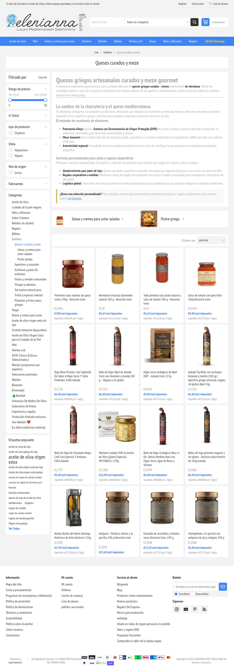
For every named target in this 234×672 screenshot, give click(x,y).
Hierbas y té (18, 350)
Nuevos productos (127, 601)
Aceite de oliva (20, 202)
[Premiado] (18, 390)
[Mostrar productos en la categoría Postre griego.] (149, 219)
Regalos (16, 228)
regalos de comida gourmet (21, 518)
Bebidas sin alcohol (23, 223)
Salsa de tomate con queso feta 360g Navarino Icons (205, 297)
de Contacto (75, 198)
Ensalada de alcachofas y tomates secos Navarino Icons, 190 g (162, 536)
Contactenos (13, 635)
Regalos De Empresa (128, 607)
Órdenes (66, 590)
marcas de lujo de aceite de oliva (25, 498)
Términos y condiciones (19, 612)
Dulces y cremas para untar (27, 315)
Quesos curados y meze (28, 244)
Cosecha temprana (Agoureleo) (29, 330)
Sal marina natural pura (28, 290)
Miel (14, 345)
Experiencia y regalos (24, 411)
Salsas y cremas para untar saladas (28, 252)
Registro (183, 3)
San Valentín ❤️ (21, 422)
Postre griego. (25, 259)
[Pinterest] (195, 609)
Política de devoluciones (19, 607)
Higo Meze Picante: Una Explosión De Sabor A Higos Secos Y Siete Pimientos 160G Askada (72, 376)
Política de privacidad (18, 601)
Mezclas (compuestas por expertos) (26, 367)
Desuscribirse (202, 594)
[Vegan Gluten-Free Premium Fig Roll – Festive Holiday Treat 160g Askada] (206, 426)
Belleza (16, 234)
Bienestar (17, 385)
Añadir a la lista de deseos (57, 284)
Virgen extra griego (18, 523)
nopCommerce (15, 662)
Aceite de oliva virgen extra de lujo (29, 322)
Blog (119, 590)
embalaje (122, 618)
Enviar (223, 587)
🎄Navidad (18, 395)
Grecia (18, 173)
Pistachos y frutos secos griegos (28, 302)
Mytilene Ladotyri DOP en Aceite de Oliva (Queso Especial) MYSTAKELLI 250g (116, 457)
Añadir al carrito (80, 285)
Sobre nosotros (14, 629)
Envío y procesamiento (18, 590)
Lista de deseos (70, 601)
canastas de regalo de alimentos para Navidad (25, 485)
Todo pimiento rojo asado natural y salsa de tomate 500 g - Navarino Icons (162, 299)
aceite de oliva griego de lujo (23, 452)
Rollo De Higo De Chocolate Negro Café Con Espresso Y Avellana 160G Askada (72, 457)
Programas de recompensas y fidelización (29, 595)
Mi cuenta (66, 584)
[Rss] (204, 609)
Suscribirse (184, 594)
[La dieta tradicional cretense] (28, 427)
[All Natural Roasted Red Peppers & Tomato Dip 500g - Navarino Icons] (162, 269)
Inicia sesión (198, 3)
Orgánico (20, 133)
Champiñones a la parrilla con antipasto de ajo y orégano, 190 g (206, 536)
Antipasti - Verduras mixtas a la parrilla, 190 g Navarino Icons (116, 536)
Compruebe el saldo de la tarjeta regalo (139, 641)
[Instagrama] (177, 609)
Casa (96, 52)
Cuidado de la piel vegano (26, 207)
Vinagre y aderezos (25, 284)
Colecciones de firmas (24, 406)
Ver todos (14, 528)
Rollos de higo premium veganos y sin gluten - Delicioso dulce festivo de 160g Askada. (206, 457)
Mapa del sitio (14, 584)
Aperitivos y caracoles (27, 264)
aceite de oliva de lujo (20, 446)
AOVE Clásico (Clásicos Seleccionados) (24, 357)
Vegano (19, 155)
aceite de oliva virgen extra (27, 459)
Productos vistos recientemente (134, 595)
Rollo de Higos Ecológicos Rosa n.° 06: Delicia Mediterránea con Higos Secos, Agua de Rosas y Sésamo (162, 459)
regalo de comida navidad (20, 513)
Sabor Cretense (20, 218)
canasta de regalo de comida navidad (25, 477)
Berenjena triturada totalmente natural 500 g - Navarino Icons (116, 297)
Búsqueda (194, 22)
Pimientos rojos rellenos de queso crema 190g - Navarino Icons (72, 297)
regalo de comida (17, 508)
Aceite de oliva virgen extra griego (26, 472)
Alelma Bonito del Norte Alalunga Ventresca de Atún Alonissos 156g (72, 536)
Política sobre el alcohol (19, 624)
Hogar (15, 310)
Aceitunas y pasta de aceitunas (26, 272)
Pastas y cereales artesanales (31, 279)
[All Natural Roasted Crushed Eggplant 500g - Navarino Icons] (117, 269)
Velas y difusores (21, 212)
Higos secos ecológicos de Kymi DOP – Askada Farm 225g (160, 374)
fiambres (17, 239)
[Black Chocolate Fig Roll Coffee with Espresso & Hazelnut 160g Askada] (73, 426)
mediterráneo (15, 503)
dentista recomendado (19, 492)
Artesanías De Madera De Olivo (29, 401)
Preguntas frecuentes (129, 635)
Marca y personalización (130, 612)
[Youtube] (186, 609)
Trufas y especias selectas (29, 295)
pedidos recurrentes (72, 607)
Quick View (64, 284)
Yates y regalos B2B (128, 629)
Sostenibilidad (14, 618)
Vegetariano (21, 150)
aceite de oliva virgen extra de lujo (26, 467)
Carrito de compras (72, 595)
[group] (73, 269)
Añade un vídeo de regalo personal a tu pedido (143, 624)
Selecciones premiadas (24, 374)
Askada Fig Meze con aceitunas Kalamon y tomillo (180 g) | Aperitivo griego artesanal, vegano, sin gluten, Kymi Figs (206, 378)
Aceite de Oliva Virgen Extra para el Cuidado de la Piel (28, 337)
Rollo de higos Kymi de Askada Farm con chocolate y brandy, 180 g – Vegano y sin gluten (117, 376)
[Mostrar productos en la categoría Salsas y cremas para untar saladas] (60, 219)
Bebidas (16, 380)
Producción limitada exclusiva (29, 417)
